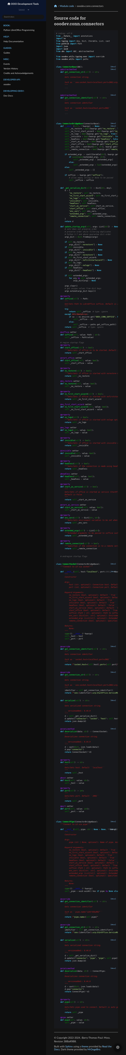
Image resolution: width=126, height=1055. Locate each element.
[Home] (55, 6)
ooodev (7, 84)
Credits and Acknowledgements (18, 73)
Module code (67, 6)
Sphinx (69, 1046)
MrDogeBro (93, 1049)
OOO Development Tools (24, 4)
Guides (7, 53)
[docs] (113, 66)
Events (7, 64)
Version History (11, 68)
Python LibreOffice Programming (19, 30)
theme (84, 1046)
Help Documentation (14, 41)
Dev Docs (8, 96)
